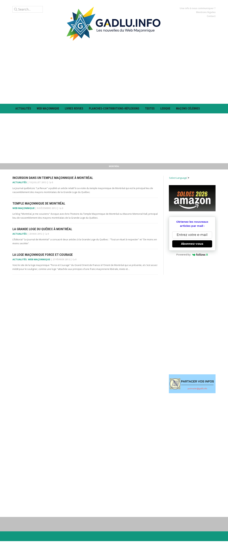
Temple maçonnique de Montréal (38, 203)
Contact (211, 16)
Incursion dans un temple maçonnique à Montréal (52, 178)
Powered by (183, 254)
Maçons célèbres (188, 108)
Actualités (23, 108)
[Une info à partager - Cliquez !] (192, 383)
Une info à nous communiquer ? (198, 8)
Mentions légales (206, 12)
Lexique (165, 108)
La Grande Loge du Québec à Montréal (42, 229)
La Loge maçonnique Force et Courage (42, 255)
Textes (150, 108)
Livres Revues (74, 108)
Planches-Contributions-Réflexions (114, 108)
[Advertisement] (114, 72)
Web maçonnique (48, 108)
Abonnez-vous (192, 243)
